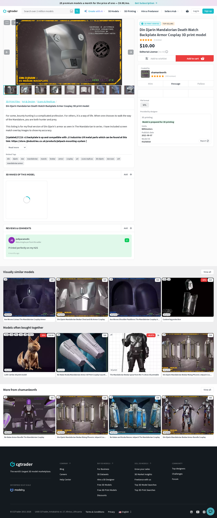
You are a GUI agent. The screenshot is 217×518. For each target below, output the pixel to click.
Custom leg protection (172, 319)
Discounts (102, 495)
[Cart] (187, 11)
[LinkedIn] (191, 512)
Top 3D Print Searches (145, 490)
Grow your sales (142, 469)
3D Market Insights (143, 474)
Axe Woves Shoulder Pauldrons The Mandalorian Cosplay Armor (136, 319)
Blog (62, 469)
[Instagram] (204, 512)
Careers (63, 474)
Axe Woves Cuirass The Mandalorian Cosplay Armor (25, 319)
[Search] (77, 11)
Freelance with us (143, 479)
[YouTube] (198, 512)
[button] (71, 11)
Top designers (178, 468)
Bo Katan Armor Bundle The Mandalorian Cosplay (24, 437)
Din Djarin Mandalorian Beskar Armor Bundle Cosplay (184, 437)
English (124, 512)
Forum (175, 479)
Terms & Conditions (95, 511)
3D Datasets (102, 474)
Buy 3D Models (103, 463)
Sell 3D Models (141, 463)
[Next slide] (131, 52)
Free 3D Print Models (107, 490)
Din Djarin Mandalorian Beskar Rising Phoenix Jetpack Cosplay (82, 437)
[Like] (150, 93)
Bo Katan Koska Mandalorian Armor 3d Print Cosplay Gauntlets (82, 374)
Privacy (111, 511)
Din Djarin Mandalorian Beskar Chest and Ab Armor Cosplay (81, 319)
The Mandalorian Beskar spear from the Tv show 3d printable (134, 374)
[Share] (201, 93)
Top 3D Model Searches (145, 484)
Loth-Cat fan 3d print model (15, 374)
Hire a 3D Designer (105, 479)
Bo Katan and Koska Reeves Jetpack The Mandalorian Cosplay (135, 437)
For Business (103, 469)
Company (64, 463)
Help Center (65, 479)
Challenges (177, 473)
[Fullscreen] (7, 22)
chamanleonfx (158, 72)
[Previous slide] (7, 52)
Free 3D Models (104, 484)
